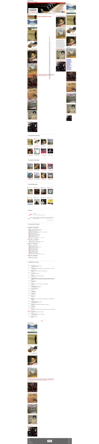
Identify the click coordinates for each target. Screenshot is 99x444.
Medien (32, 13)
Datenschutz (30, 441)
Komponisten (41, 13)
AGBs (29, 440)
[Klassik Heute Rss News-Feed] (64, 12)
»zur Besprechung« (30, 179)
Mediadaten (69, 441)
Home (29, 13)
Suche (53, 13)
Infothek (49, 13)
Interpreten (46, 13)
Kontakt (69, 440)
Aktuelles (36, 13)
